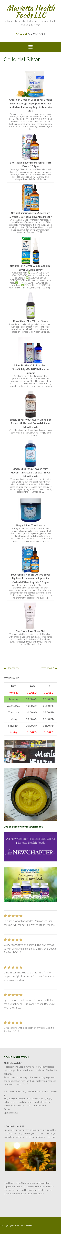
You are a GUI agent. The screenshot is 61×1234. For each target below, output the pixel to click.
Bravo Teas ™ (48, 667)
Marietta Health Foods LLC (30, 11)
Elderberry (11, 667)
